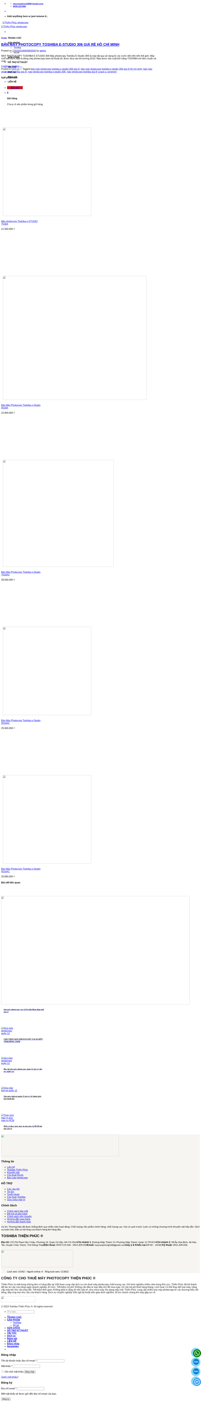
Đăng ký (5, 1399)
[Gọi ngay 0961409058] (196, 1352)
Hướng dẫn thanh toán (19, 1221)
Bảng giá (12, 1338)
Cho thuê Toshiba (16, 1197)
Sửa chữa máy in (16, 1199)
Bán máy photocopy (17, 1177)
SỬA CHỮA (13, 1328)
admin (43, 50)
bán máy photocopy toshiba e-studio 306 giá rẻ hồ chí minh (111, 69)
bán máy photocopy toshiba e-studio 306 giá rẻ (55, 69)
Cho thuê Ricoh (15, 1175)
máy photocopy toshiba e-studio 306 (47, 72)
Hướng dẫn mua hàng (18, 1219)
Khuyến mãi (13, 1172)
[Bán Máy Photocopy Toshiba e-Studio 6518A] (74, 399)
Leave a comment (107, 72)
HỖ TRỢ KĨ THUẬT (18, 62)
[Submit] (8, 1315)
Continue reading (11, 66)
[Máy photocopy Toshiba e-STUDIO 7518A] (47, 215)
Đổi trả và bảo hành (17, 1214)
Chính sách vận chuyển (19, 1216)
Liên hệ (11, 1167)
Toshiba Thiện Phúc (17, 1170)
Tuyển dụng (13, 1194)
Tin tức (10, 1191)
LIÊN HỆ (12, 81)
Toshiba (17, 47)
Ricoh (16, 52)
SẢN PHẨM (13, 1320)
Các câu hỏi (13, 1189)
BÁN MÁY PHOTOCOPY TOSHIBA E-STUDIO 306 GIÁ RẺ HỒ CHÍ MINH (60, 44)
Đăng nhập (29, 1372)
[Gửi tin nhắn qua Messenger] (196, 1381)
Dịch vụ (4, 38)
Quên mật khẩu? (9, 1377)
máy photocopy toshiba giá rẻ (82, 72)
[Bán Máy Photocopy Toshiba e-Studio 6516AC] (47, 862)
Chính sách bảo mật (17, 1211)
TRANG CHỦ (14, 38)
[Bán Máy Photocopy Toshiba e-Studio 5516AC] (47, 714)
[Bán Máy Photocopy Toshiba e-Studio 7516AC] (58, 566)
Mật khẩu (6, 1366)
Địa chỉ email (8, 1388)
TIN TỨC (12, 1333)
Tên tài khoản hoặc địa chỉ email (18, 1360)
